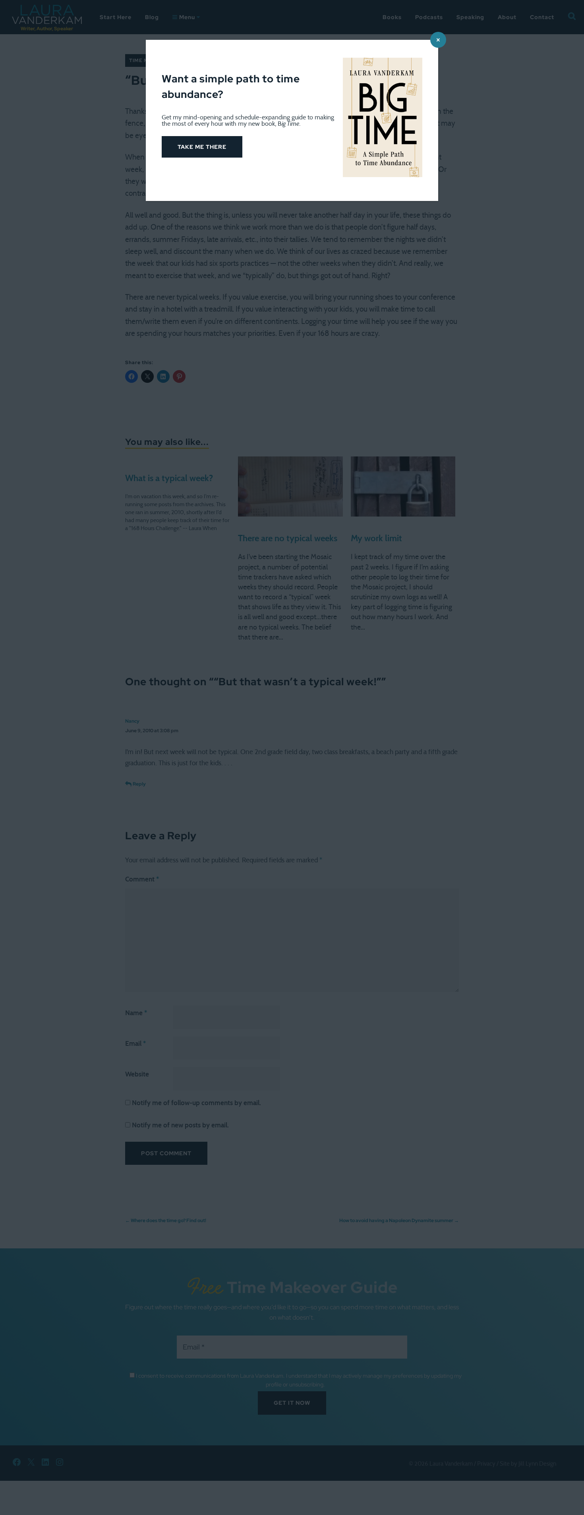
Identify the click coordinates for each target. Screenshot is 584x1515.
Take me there (202, 146)
